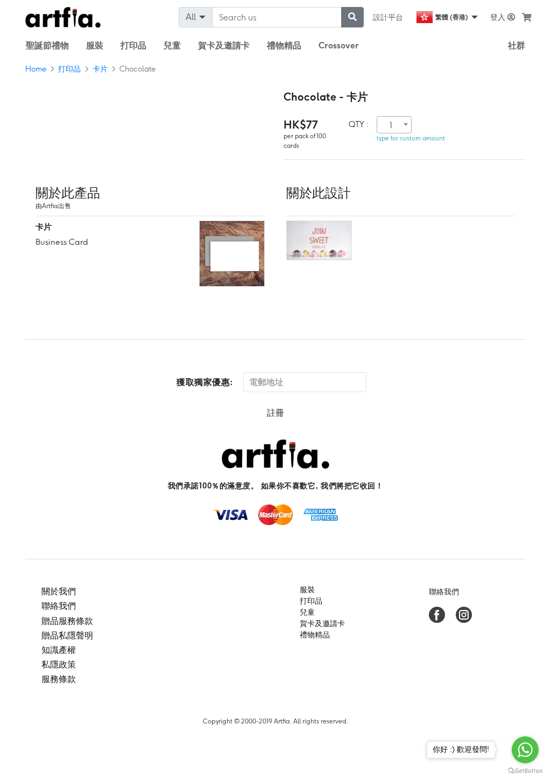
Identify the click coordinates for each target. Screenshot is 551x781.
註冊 (275, 413)
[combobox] (394, 124)
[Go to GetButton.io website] (525, 770)
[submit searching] (352, 17)
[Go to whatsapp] (525, 749)
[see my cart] (527, 17)
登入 (498, 17)
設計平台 (388, 17)
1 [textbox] (391, 125)
